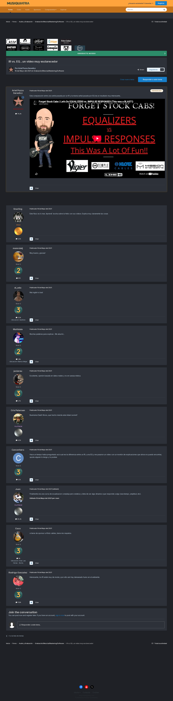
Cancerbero (18, 450)
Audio (27, 10)
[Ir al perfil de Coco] (18, 536)
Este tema (155, 9)
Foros (10, 10)
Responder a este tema (152, 79)
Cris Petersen (18, 410)
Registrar (161, 3)
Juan (17, 489)
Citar (37, 188)
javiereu (18, 371)
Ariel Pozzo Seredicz (27, 68)
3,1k (19, 479)
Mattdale (18, 329)
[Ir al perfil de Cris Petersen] (18, 418)
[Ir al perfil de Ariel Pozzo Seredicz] (11, 69)
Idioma (77, 692)
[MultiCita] (31, 188)
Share (141, 70)
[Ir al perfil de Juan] (18, 497)
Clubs (19, 10)
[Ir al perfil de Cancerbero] (18, 458)
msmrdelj (18, 248)
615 (19, 278)
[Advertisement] (49, 31)
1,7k (19, 401)
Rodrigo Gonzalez (18, 572)
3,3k (19, 317)
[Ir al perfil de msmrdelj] (18, 256)
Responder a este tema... (31, 625)
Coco (18, 528)
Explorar (63, 10)
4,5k (19, 440)
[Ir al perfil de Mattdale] (18, 337)
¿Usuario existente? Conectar (140, 3)
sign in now (60, 615)
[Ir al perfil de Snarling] (18, 217)
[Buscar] (164, 9)
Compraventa (50, 10)
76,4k (19, 114)
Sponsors (37, 10)
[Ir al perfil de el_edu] (18, 296)
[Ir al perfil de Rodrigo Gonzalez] (18, 581)
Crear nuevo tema (127, 79)
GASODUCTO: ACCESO (86, 53)
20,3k (19, 519)
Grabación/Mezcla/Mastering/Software (49, 71)
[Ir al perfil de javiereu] (18, 379)
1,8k (19, 359)
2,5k (19, 239)
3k (19, 558)
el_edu (17, 287)
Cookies (96, 692)
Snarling (17, 209)
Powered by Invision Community (86, 697)
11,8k (19, 602)
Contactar (86, 692)
